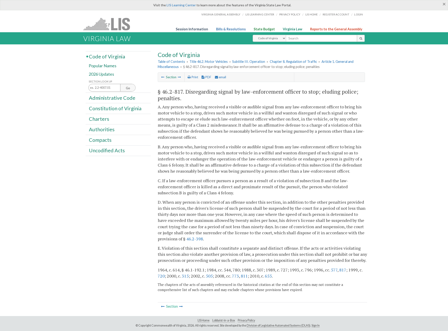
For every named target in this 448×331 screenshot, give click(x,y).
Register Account (336, 14)
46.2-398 (194, 239)
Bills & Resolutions (231, 29)
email (222, 77)
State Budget (264, 29)
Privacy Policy (290, 14)
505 (209, 276)
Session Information (192, 29)
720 (161, 276)
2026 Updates (101, 74)
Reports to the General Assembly (336, 29)
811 (244, 276)
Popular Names (102, 65)
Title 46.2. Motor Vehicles (208, 62)
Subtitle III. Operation (248, 62)
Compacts (100, 140)
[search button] (361, 38)
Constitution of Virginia (115, 108)
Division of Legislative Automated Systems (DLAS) (278, 325)
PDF (207, 77)
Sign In (316, 325)
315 (185, 276)
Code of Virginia (107, 56)
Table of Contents (171, 62)
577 (334, 270)
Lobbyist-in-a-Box (223, 320)
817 (342, 270)
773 (235, 276)
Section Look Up (100, 81)
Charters (99, 119)
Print (194, 77)
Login (358, 14)
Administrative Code (112, 98)
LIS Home (204, 320)
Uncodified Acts (107, 150)
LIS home (311, 14)
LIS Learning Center (181, 5)
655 (268, 276)
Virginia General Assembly (220, 14)
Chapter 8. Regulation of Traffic (293, 62)
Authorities (102, 129)
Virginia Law (292, 29)
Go (128, 88)
